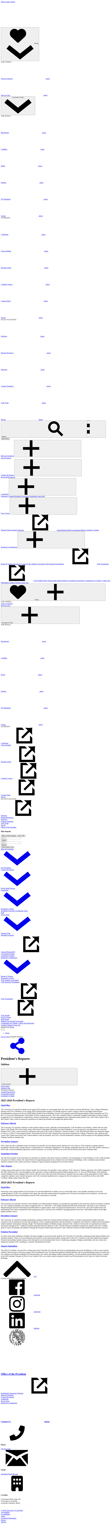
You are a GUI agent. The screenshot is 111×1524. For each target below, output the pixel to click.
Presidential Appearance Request (12, 1393)
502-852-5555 (6, 1449)
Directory (23, 369)
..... (3, 1029)
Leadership (4, 1399)
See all (22, 318)
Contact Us (25, 1421)
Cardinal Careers (25, 284)
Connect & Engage (7, 1397)
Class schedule (24, 251)
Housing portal (24, 268)
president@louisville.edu (9, 1474)
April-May (5, 1105)
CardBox (22, 149)
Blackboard (23, 133)
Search (4, 840)
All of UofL (21, 836)
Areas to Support (25, 79)
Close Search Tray (7, 847)
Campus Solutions (26, 386)
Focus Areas (5, 1037)
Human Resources (26, 353)
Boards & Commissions (9, 1403)
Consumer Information (8, 1518)
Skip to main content (8, 2)
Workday (22, 336)
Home (12, 1027)
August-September (9, 1246)
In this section (6, 1084)
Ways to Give (24, 95)
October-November (9, 1232)
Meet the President (7, 1395)
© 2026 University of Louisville (12, 1510)
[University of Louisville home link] (55, 26)
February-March (8, 1123)
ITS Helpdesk (24, 199)
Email (21, 166)
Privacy (3, 1520)
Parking (22, 183)
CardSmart (23, 234)
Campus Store (24, 301)
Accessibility (5, 1512)
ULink (22, 216)
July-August (6, 1166)
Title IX (3, 1522)
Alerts (3, 1516)
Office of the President (9, 836)
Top (35, 1276)
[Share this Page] (17, 1046)
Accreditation (5, 1514)
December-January (9, 1216)
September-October (9, 1154)
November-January (9, 1141)
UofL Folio (23, 403)
